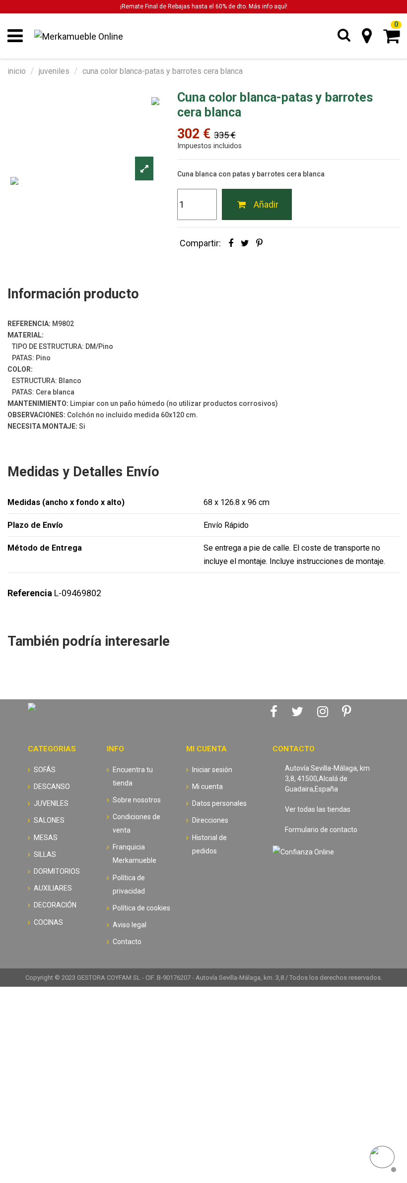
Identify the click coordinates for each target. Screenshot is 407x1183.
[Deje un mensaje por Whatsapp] (382, 1158)
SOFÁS (45, 770)
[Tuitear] (245, 243)
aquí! (280, 6)
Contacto (127, 942)
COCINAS (48, 922)
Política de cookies (141, 908)
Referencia (29, 593)
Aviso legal (129, 925)
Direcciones (210, 820)
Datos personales (219, 803)
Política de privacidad (129, 884)
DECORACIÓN (55, 905)
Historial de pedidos (209, 844)
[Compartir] (230, 243)
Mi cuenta (207, 786)
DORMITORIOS (57, 871)
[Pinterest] (259, 243)
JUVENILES (51, 803)
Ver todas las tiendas (317, 809)
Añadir (266, 204)
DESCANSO (52, 786)
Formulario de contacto (321, 830)
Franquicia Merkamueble (134, 853)
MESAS (46, 838)
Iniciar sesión (212, 770)
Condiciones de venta (136, 823)
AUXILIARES (53, 888)
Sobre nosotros (137, 800)
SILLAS (45, 854)
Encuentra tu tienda (133, 776)
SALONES (49, 820)
